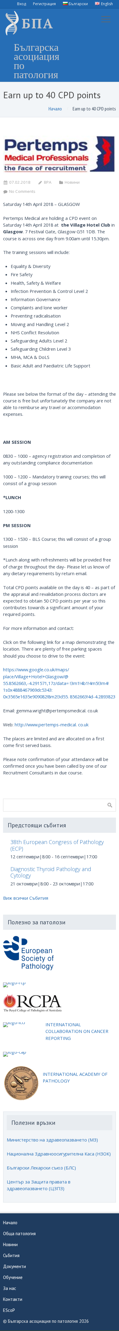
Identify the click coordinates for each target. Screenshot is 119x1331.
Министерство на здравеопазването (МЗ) (52, 1140)
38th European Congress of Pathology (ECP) (57, 845)
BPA (47, 182)
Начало (55, 109)
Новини (72, 182)
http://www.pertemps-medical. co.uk (51, 724)
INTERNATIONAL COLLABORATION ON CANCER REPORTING (76, 1031)
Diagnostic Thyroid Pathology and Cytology (50, 872)
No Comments (22, 191)
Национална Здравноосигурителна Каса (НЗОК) (59, 1154)
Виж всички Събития (25, 898)
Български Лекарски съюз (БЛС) (41, 1168)
